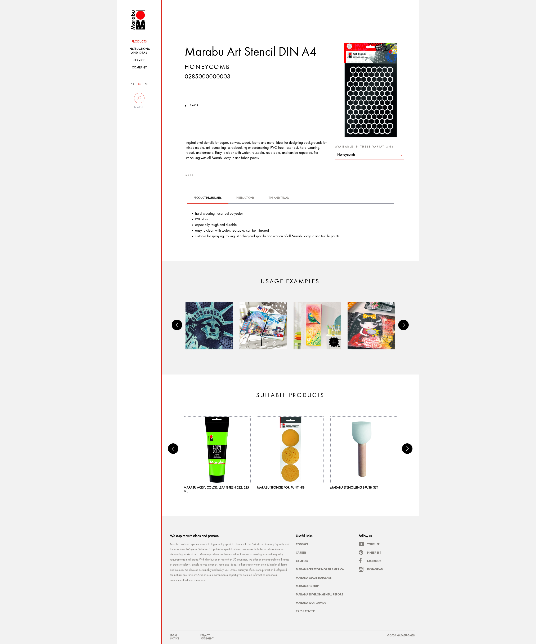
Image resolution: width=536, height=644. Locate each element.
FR (146, 84)
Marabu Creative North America (320, 569)
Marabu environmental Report (319, 594)
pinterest (374, 552)
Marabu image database (313, 578)
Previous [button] (177, 325)
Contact (302, 544)
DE (132, 84)
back (194, 105)
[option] (209, 325)
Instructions (245, 197)
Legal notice (174, 637)
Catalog (302, 561)
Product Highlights (208, 197)
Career (301, 552)
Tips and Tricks (279, 197)
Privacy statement (207, 637)
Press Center (305, 611)
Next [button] (403, 325)
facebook (374, 560)
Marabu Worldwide (311, 603)
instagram (375, 569)
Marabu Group (307, 586)
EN (139, 84)
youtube (373, 544)
